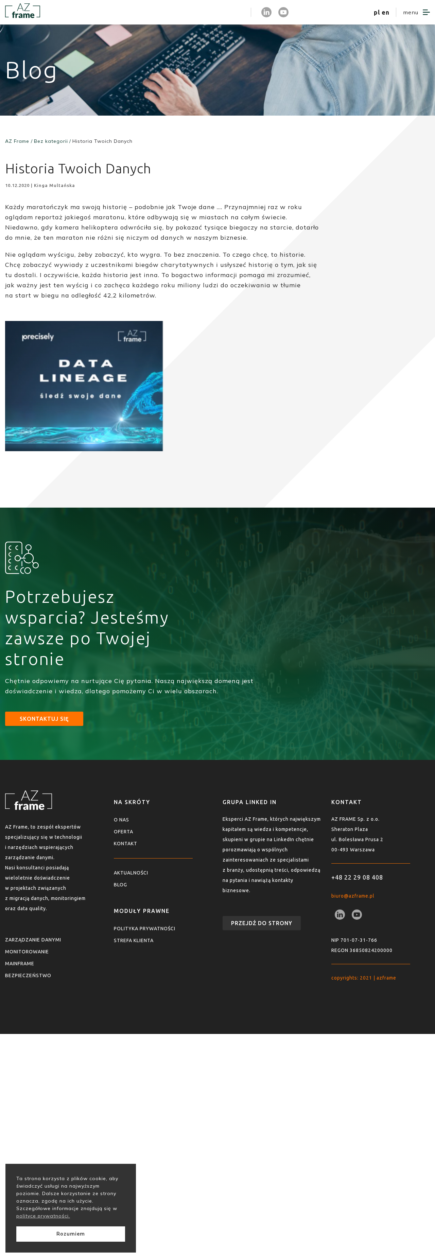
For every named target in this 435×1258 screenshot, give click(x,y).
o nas (121, 819)
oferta (123, 831)
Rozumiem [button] (70, 1234)
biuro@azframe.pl (353, 896)
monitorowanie (27, 951)
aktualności (131, 873)
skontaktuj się (44, 719)
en (385, 12)
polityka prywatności (144, 928)
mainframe (19, 963)
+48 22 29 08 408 (357, 877)
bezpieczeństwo (28, 975)
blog (120, 884)
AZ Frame (17, 141)
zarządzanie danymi (33, 939)
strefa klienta (222, 12)
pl (377, 12)
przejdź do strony (261, 923)
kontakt (125, 843)
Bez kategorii (51, 141)
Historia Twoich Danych (102, 141)
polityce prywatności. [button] (43, 1216)
